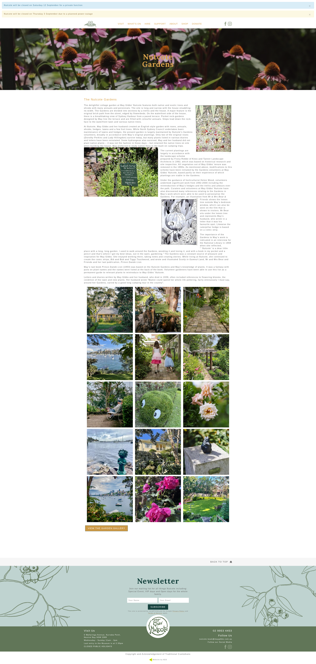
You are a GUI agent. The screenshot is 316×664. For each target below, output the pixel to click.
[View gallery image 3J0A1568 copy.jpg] (110, 499)
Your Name (133, 600)
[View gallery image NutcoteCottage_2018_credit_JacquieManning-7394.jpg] (110, 310)
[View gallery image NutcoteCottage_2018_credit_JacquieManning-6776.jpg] (158, 310)
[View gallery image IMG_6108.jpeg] (110, 357)
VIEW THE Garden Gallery (106, 528)
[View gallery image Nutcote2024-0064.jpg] (158, 357)
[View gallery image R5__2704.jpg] (206, 404)
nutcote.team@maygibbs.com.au (215, 639)
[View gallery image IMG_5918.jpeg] (158, 404)
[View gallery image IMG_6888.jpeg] (158, 452)
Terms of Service (155, 613)
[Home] (90, 24)
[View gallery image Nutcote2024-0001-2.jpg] (206, 310)
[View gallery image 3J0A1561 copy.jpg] (110, 404)
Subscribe (158, 607)
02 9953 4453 (222, 630)
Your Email (165, 600)
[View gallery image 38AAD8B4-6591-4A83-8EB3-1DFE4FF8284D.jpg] (206, 357)
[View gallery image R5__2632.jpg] (206, 452)
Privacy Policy (179, 611)
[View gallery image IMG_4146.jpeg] (158, 499)
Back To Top (219, 562)
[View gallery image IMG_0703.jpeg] (206, 499)
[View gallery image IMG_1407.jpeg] (110, 452)
